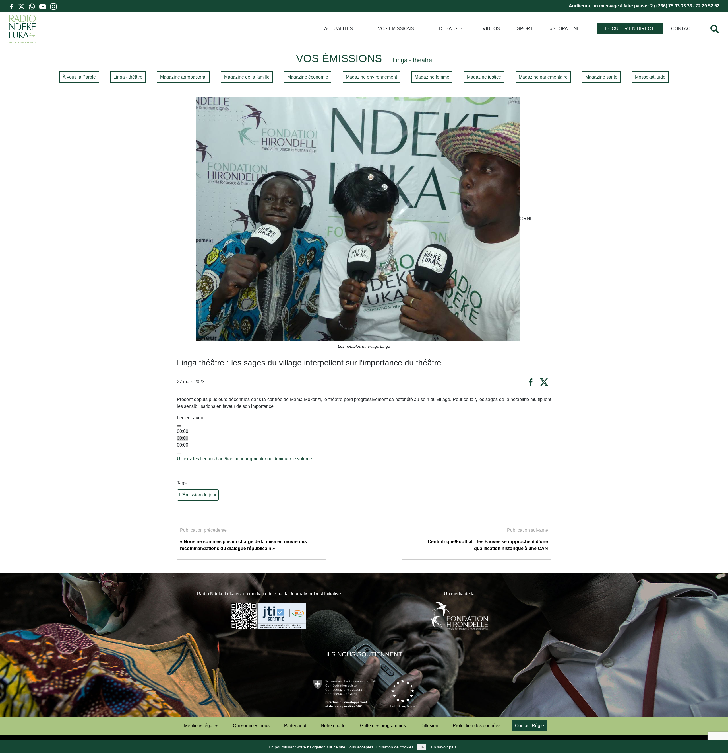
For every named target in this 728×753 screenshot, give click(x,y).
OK (421, 747)
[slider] (245, 458)
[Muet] (179, 453)
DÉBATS (448, 28)
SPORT (525, 28)
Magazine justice (484, 77)
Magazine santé (601, 77)
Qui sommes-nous (251, 725)
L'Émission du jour (197, 494)
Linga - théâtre (127, 77)
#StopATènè (565, 28)
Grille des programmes (383, 725)
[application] (364, 441)
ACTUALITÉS (338, 28)
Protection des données (476, 725)
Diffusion (429, 725)
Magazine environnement (371, 77)
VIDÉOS (491, 28)
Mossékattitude (650, 77)
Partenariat (295, 725)
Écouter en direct (629, 28)
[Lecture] (179, 426)
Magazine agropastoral (183, 77)
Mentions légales (201, 725)
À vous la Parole (79, 77)
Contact (682, 28)
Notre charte (333, 725)
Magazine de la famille (247, 77)
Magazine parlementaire (543, 77)
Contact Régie (529, 725)
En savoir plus (443, 747)
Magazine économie (307, 77)
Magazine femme (432, 77)
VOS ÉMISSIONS (396, 28)
